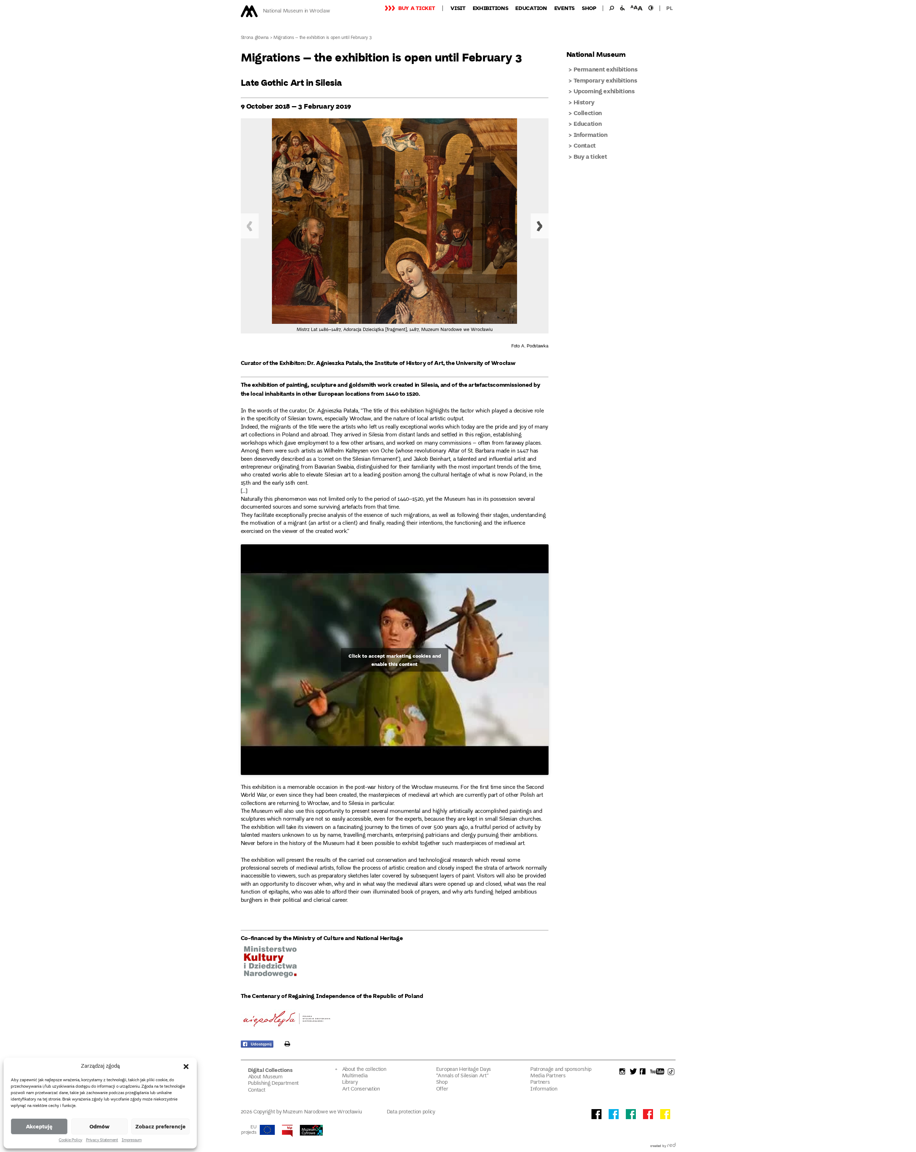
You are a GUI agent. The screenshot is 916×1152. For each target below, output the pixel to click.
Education (531, 8)
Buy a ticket (416, 8)
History (584, 102)
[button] (186, 1066)
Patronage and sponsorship (560, 1069)
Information (591, 134)
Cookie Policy (70, 1140)
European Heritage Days (463, 1069)
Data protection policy (411, 1112)
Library (350, 1082)
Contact (585, 145)
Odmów (99, 1126)
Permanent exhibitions (606, 69)
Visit (458, 8)
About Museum (265, 1077)
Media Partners (548, 1076)
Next (540, 225)
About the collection (364, 1069)
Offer (442, 1089)
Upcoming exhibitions (604, 90)
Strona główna (255, 38)
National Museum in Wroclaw (296, 11)
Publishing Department (273, 1083)
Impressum (132, 1140)
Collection (588, 112)
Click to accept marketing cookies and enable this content (395, 660)
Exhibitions (490, 8)
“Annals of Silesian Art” (462, 1076)
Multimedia (355, 1076)
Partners (540, 1082)
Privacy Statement (102, 1140)
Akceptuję (39, 1126)
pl (669, 8)
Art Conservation (361, 1089)
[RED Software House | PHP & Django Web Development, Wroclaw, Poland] (671, 1146)
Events (564, 8)
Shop (589, 8)
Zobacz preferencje (160, 1126)
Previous (250, 225)
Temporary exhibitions (605, 80)
